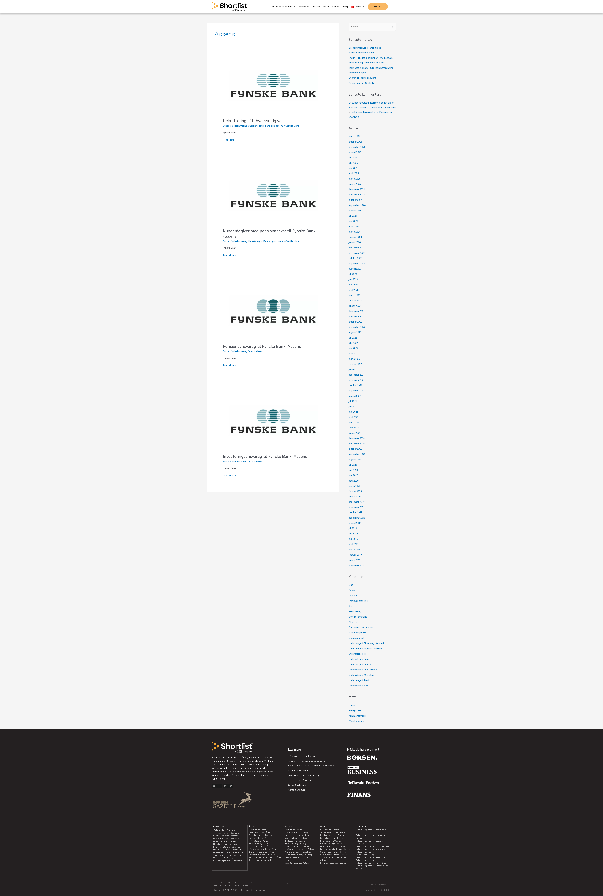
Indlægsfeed (355, 710)
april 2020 (354, 480)
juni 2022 (353, 343)
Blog (351, 585)
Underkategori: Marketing (361, 675)
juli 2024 (353, 215)
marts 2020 (354, 486)
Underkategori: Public (359, 680)
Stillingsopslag (365, 890)
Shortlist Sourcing (358, 616)
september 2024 (357, 205)
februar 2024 (355, 237)
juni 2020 (353, 470)
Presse (373, 884)
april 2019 (354, 544)
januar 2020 (355, 496)
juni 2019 (353, 533)
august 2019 (355, 523)
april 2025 (354, 173)
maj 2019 (353, 539)
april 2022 (354, 353)
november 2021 (357, 380)
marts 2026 (354, 136)
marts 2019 (354, 549)
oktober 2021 (355, 385)
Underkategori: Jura (359, 659)
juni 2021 (353, 406)
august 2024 (355, 210)
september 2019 (357, 517)
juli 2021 (353, 401)
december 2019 (357, 501)
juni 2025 (353, 162)
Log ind (352, 705)
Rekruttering (355, 611)
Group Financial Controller (362, 83)
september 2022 (357, 327)
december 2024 (357, 189)
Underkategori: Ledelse (360, 664)
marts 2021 (354, 422)
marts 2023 (354, 295)
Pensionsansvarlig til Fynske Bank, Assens (262, 346)
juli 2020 (353, 464)
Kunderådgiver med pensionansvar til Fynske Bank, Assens (269, 233)
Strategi (353, 622)
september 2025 (357, 147)
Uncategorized (356, 638)
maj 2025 (353, 168)
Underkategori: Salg (358, 685)
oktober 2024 (355, 200)
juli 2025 (353, 157)
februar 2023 (355, 300)
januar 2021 (355, 433)
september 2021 (357, 390)
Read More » (229, 139)
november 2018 (357, 565)
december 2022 (357, 311)
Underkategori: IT (357, 653)
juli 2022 (353, 337)
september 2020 (357, 454)
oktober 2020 (355, 448)
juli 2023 (353, 274)
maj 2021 (353, 411)
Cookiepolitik (383, 884)
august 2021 (355, 396)
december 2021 (357, 374)
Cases (352, 590)
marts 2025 (354, 178)
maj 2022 (353, 348)
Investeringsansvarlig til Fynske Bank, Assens (265, 456)
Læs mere (294, 749)
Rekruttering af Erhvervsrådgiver (253, 121)
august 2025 (355, 152)
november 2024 (357, 194)
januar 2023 (355, 305)
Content (353, 595)
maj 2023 (353, 284)
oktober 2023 (355, 258)
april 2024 (354, 226)
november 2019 (357, 507)
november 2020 (357, 443)
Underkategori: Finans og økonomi (265, 125)
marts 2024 (354, 231)
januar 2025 (355, 184)
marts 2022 (354, 359)
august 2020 (355, 459)
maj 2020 (353, 475)
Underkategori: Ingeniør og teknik (365, 648)
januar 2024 (355, 242)
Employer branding (358, 601)
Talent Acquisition (358, 632)
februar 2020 (355, 491)
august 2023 (355, 268)
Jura (351, 606)
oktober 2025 (355, 141)
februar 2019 (355, 554)
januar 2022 (355, 369)
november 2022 (357, 316)
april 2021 (354, 417)
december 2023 (357, 247)
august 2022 (355, 332)
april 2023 (354, 290)
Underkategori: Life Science (363, 669)
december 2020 (357, 438)
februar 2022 (355, 364)
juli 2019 (353, 528)
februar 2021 (355, 427)
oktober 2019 (355, 512)
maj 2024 (353, 221)
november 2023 (357, 253)
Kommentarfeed (357, 715)
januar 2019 (355, 560)
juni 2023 (353, 279)
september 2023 (357, 263)
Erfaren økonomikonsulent (362, 77)
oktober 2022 (355, 321)
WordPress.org (356, 721)
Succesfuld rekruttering (235, 125)
